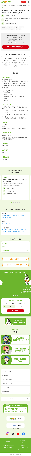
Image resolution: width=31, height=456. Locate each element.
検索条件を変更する (15, 259)
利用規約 (23, 445)
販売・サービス (6, 223)
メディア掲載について (23, 447)
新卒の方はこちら (15, 428)
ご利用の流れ (5, 375)
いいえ (22, 306)
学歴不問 (23, 229)
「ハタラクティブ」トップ (6, 5)
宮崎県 (4, 217)
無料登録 (23, 2)
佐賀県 (8, 215)
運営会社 (8, 441)
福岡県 (4, 215)
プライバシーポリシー (8, 445)
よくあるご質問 (5, 387)
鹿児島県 (9, 217)
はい (9, 306)
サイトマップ (15, 449)
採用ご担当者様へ (8, 447)
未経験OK (4, 229)
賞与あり (17, 229)
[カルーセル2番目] (13, 202)
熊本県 (18, 215)
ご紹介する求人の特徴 (7, 379)
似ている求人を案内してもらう (15, 47)
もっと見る (14, 66)
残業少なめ (11, 229)
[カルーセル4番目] (17, 202)
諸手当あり (21, 232)
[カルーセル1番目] (11, 202)
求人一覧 (13, 5)
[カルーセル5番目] (19, 202)
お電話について (5, 391)
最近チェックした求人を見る (15, 265)
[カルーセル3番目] (15, 202)
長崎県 (13, 215)
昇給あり (15, 232)
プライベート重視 (7, 232)
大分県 (22, 215)
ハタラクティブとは (6, 371)
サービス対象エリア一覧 (7, 383)
